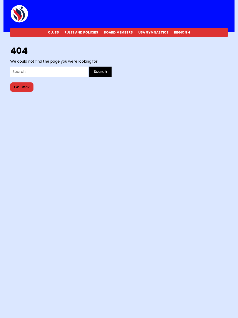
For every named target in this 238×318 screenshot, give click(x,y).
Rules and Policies (81, 32)
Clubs (53, 32)
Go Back (23, 88)
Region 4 (182, 32)
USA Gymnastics (153, 32)
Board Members (118, 32)
